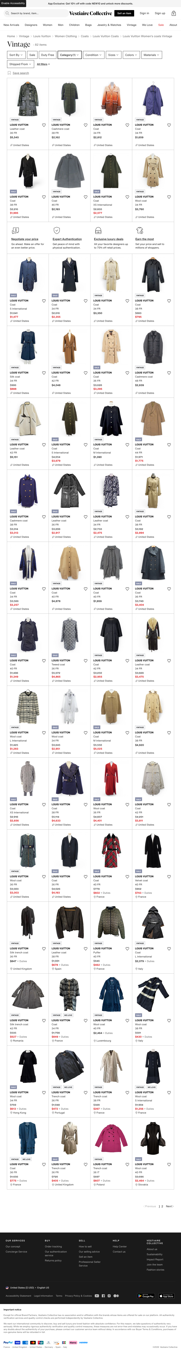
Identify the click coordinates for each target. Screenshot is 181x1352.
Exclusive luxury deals (108, 239)
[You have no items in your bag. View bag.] (173, 13)
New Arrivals (11, 25)
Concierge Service (16, 1252)
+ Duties (105, 893)
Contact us (119, 1252)
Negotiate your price (24, 239)
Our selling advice (89, 1252)
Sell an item (124, 13)
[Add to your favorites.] (44, 125)
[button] (173, 13)
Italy (65, 1347)
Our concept (13, 1246)
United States (36, 1347)
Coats (85, 36)
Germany (49, 1347)
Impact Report (155, 1259)
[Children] (82, 25)
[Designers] (40, 25)
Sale (161, 25)
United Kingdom (19, 1347)
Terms (59, 1295)
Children (74, 25)
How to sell (85, 1246)
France (7, 1347)
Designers (31, 25)
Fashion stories (155, 1270)
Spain (58, 1347)
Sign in (144, 13)
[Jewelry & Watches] (123, 25)
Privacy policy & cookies (78, 1295)
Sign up (160, 13)
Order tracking (53, 1246)
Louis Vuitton (42, 36)
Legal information (43, 1295)
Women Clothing (66, 36)
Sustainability (154, 1254)
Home (11, 36)
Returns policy (53, 1260)
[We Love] (155, 25)
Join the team (155, 1265)
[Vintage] (139, 25)
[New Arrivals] (22, 25)
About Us (175, 25)
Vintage (131, 25)
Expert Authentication (67, 239)
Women (47, 25)
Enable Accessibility (13, 3)
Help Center (120, 1246)
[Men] (66, 25)
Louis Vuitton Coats (106, 36)
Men (60, 25)
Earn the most (144, 239)
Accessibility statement (18, 1295)
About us (152, 1249)
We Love (147, 25)
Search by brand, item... (25, 13)
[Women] (55, 25)
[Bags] (94, 25)
